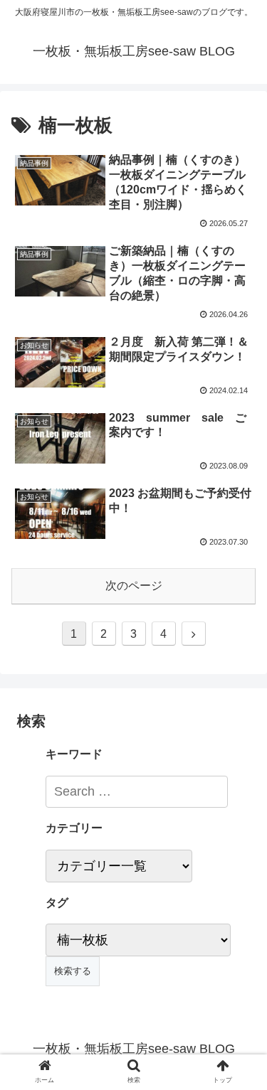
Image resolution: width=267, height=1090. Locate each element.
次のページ (133, 585)
